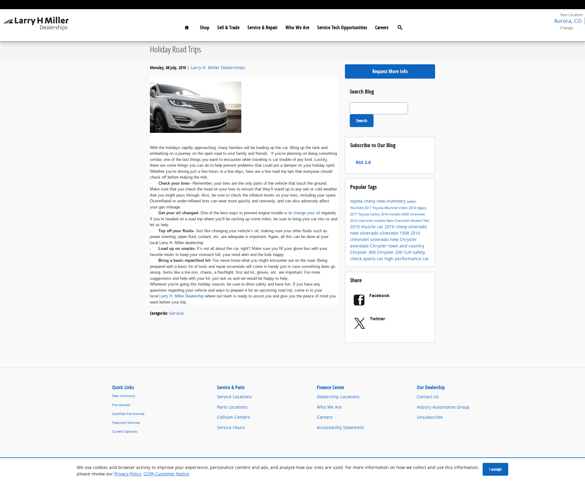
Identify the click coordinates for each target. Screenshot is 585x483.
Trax (426, 220)
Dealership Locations (338, 397)
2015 (355, 226)
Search (361, 120)
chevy (370, 201)
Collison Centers (233, 417)
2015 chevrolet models (368, 220)
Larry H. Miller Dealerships (218, 67)
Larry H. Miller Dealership (181, 296)
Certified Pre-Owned (128, 414)
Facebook (379, 295)
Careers (381, 27)
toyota (357, 201)
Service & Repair (262, 27)
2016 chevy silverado (406, 226)
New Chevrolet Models (404, 220)
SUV (408, 252)
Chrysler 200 (390, 252)
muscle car (373, 226)
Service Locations (234, 397)
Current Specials (124, 431)
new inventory (392, 201)
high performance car (407, 258)
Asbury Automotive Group (443, 407)
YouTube (357, 208)
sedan (411, 201)
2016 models (391, 214)
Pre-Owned (121, 405)
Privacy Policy (127, 474)
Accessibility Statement (340, 427)
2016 (413, 208)
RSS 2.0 (363, 162)
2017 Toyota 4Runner (381, 208)
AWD (406, 214)
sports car (374, 258)
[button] (568, 23)
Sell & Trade (228, 27)
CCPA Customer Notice (166, 474)
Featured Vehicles (126, 423)
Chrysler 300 (363, 252)
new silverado (365, 233)
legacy (422, 208)
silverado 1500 (395, 233)
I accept (495, 469)
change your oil (306, 213)
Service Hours (231, 427)
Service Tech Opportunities (342, 27)
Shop (204, 27)
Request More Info (390, 71)
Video (404, 208)
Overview (417, 214)
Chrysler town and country (397, 246)
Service (176, 313)
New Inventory (123, 396)
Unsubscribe (430, 417)
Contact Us (428, 397)
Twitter (377, 318)
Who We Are (297, 27)
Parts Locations (232, 407)
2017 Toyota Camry (365, 214)
